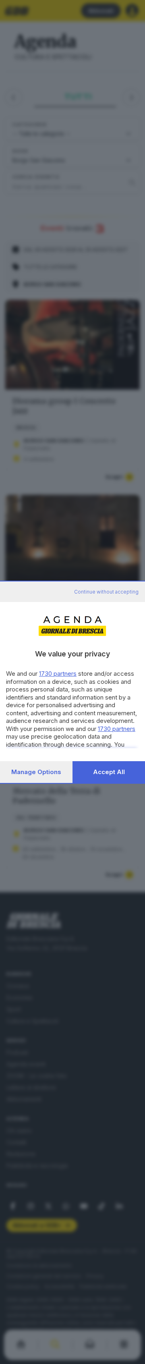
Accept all (109, 772)
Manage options (36, 772)
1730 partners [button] (58, 673)
